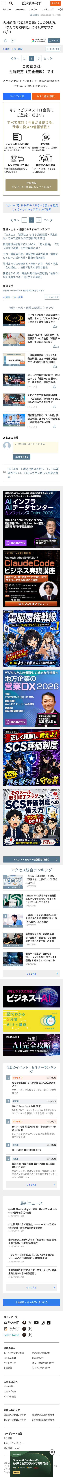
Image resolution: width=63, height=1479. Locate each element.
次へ (46, 58)
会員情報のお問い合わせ (43, 1414)
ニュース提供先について (43, 1362)
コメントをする (21, 457)
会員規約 (8, 1367)
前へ (16, 58)
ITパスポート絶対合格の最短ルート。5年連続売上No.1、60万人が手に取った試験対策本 (33, 473)
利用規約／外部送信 (41, 1352)
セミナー (7, 9)
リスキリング (48, 9)
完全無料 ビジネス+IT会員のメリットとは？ (31, 184)
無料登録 (55, 3)
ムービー (33, 9)
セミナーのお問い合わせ (15, 1419)
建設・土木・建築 (13, 48)
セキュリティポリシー (14, 1443)
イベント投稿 (10, 1396)
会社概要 (8, 1438)
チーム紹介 (9, 1386)
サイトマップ (10, 1362)
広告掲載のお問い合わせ (43, 1419)
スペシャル (20, 9)
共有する (55, 40)
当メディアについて (41, 1367)
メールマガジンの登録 (14, 1352)
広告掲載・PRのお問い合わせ (30, 1302)
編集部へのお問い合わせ (15, 1414)
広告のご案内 (10, 1391)
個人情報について (12, 1448)
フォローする (54, 49)
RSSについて (38, 1357)
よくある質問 (10, 1357)
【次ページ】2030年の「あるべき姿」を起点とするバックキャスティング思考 (31, 207)
